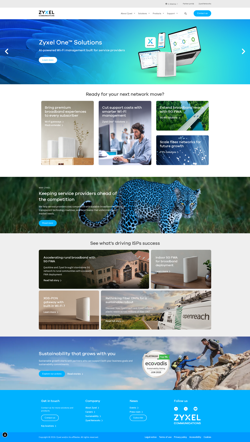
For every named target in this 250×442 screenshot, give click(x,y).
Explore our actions (51, 374)
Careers (89, 412)
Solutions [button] (144, 13)
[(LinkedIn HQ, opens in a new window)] (176, 408)
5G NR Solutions (168, 117)
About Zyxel (91, 407)
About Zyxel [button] (128, 13)
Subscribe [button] (138, 418)
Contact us (202, 13)
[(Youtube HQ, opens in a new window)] (195, 408)
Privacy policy (180, 437)
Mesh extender (53, 125)
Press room (135, 412)
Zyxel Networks (92, 420)
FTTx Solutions (168, 152)
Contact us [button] (50, 418)
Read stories (74, 373)
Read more (47, 223)
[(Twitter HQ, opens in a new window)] (186, 408)
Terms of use (165, 437)
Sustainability (92, 416)
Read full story (51, 280)
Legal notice (151, 437)
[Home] (46, 13)
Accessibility (195, 437)
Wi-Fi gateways (53, 121)
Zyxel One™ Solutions (113, 121)
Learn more (48, 63)
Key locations (47, 426)
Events (133, 407)
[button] (185, 13)
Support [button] (172, 13)
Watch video (71, 63)
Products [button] (158, 13)
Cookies (207, 437)
